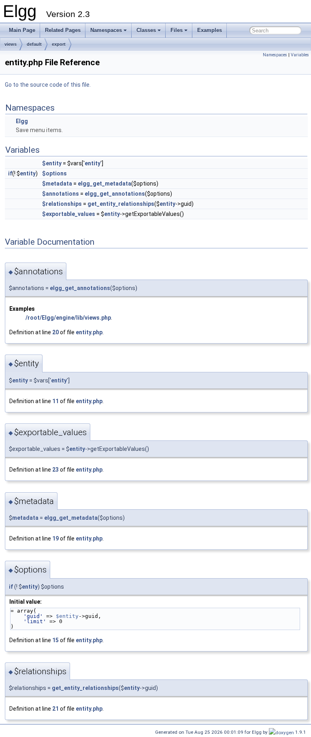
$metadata (57, 183)
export (59, 44)
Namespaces (106, 30)
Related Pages (63, 30)
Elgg (22, 121)
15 (55, 640)
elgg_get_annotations (115, 193)
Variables (300, 55)
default (34, 44)
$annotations (60, 193)
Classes (146, 30)
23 (55, 469)
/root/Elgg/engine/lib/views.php (68, 317)
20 (55, 332)
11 (55, 401)
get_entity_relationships (120, 204)
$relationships (62, 204)
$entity (52, 163)
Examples (209, 30)
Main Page (22, 30)
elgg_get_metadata (104, 183)
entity (92, 163)
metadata (25, 518)
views (10, 44)
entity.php (89, 332)
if (10, 173)
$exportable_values (68, 214)
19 (55, 538)
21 (55, 708)
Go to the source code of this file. (48, 84)
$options (54, 173)
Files (176, 30)
